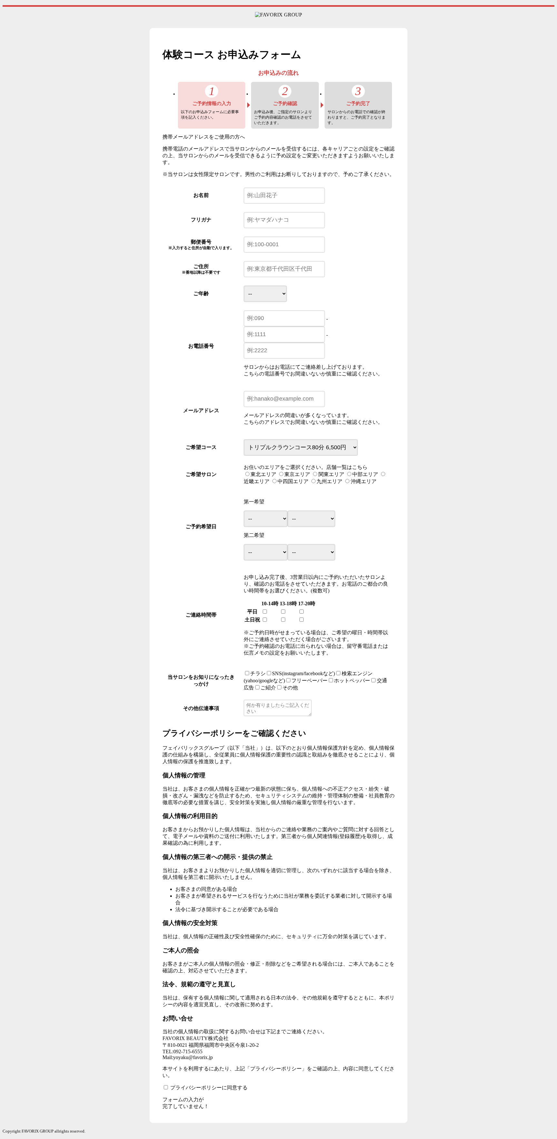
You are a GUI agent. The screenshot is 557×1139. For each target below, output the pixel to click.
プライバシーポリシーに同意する (209, 1087)
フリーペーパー (309, 680)
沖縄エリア (363, 481)
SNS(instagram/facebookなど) (303, 673)
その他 (290, 687)
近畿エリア (256, 481)
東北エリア (263, 474)
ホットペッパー (352, 680)
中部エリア (365, 474)
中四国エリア (293, 481)
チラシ (258, 673)
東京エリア (297, 474)
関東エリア (331, 474)
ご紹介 (268, 687)
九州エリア (329, 481)
